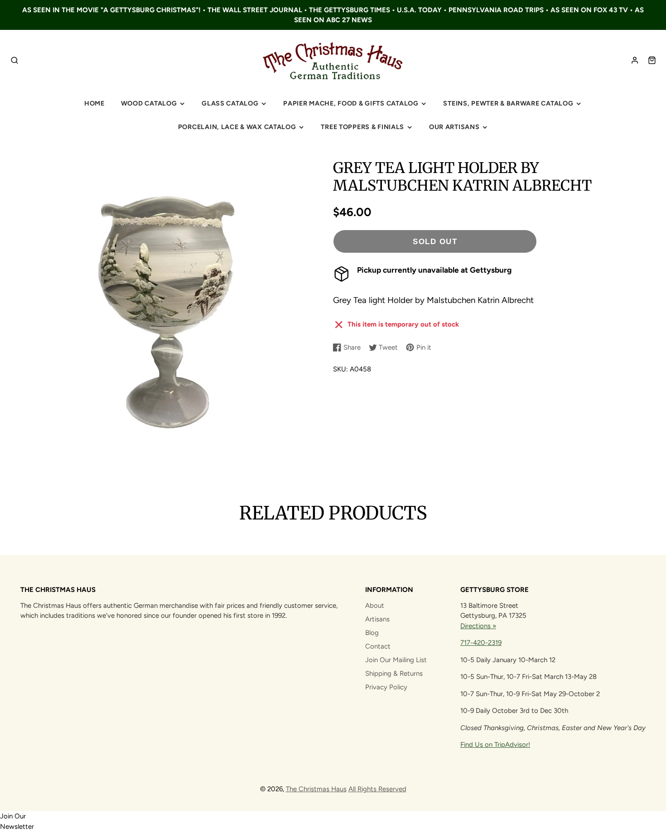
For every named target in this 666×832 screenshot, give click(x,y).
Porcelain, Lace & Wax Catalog (237, 127)
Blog (372, 633)
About (374, 605)
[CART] (652, 60)
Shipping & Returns (394, 673)
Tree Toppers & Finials (362, 127)
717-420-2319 (481, 643)
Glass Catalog (230, 103)
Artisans (377, 619)
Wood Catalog (149, 103)
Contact (378, 646)
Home (94, 103)
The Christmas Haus (316, 789)
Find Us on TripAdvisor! (495, 745)
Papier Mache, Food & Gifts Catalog (350, 103)
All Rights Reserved (377, 789)
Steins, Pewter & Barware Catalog (508, 103)
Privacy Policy (386, 687)
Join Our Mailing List (396, 660)
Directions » (478, 626)
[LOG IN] (635, 60)
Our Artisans (454, 127)
